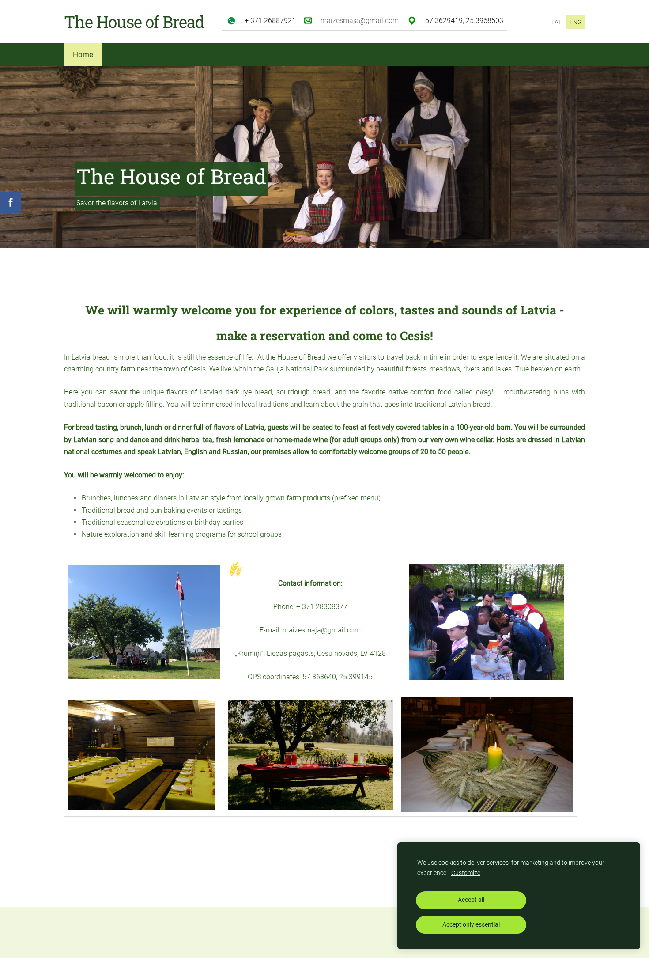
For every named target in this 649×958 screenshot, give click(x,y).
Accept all (471, 900)
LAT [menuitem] (556, 22)
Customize (465, 873)
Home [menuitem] (83, 54)
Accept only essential (471, 924)
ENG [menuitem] (576, 22)
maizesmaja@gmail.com (360, 20)
